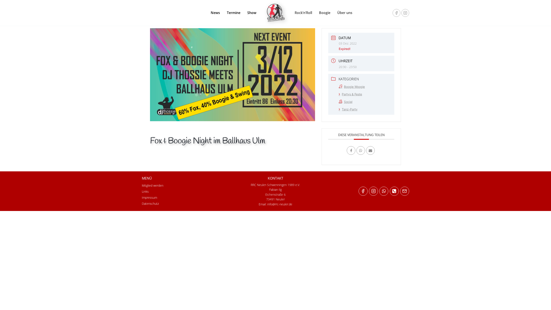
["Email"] (404, 191)
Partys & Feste (352, 94)
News (215, 12)
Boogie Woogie (354, 86)
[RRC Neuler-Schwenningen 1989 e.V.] (275, 12)
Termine (233, 12)
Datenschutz (150, 204)
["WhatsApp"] (383, 191)
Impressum (149, 197)
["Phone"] (394, 191)
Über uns (344, 12)
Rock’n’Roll (303, 12)
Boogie (324, 12)
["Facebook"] (396, 13)
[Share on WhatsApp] (360, 150)
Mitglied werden (152, 185)
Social (348, 102)
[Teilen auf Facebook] (351, 150)
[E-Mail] (370, 150)
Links (145, 191)
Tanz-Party (350, 109)
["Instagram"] (405, 13)
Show (251, 12)
